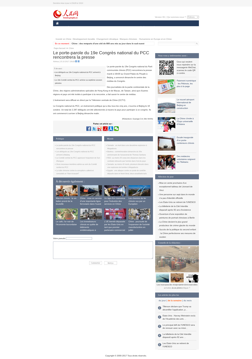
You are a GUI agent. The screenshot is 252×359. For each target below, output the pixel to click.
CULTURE (126, 27)
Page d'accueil (59, 48)
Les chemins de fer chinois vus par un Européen (137, 201)
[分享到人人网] (110, 128)
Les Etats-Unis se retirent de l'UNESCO (177, 202)
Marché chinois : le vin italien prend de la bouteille (66, 201)
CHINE (61, 27)
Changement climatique (107, 39)
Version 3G (160, 17)
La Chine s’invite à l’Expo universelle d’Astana (185, 121)
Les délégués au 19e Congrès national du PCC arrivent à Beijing (77, 74)
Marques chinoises (128, 39)
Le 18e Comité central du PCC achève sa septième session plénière (78, 81)
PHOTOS (62, 33)
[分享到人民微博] (105, 128)
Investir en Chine (63, 39)
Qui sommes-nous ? (176, 17)
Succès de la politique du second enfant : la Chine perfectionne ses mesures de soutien (177, 233)
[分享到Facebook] (88, 128)
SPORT (164, 27)
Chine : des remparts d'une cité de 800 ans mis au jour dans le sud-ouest (108, 43)
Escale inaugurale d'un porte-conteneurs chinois (185, 140)
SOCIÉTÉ (140, 27)
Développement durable (84, 39)
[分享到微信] (116, 128)
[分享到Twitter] (94, 128)
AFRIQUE (100, 27)
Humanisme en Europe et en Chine (155, 39)
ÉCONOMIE (74, 27)
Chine (71, 48)
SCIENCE (113, 27)
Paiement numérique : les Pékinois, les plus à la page (186, 83)
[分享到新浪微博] (99, 128)
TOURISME (177, 27)
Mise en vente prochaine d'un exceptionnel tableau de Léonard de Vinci (175, 186)
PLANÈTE (152, 27)
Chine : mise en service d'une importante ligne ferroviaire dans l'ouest (91, 201)
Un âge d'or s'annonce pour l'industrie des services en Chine (114, 201)
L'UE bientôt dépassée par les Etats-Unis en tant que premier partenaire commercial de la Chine (114, 227)
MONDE (87, 27)
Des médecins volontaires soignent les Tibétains (186, 159)
